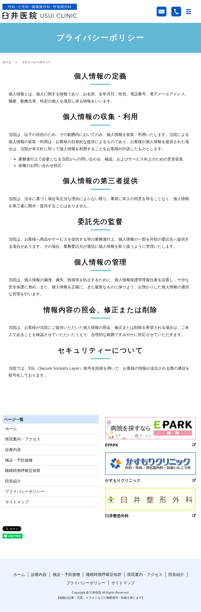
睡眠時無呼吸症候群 (22, 470)
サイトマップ (17, 501)
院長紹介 (13, 481)
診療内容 (13, 449)
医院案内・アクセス (22, 439)
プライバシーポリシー (24, 491)
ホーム (6, 62)
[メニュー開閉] (188, 11)
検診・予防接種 (19, 460)
